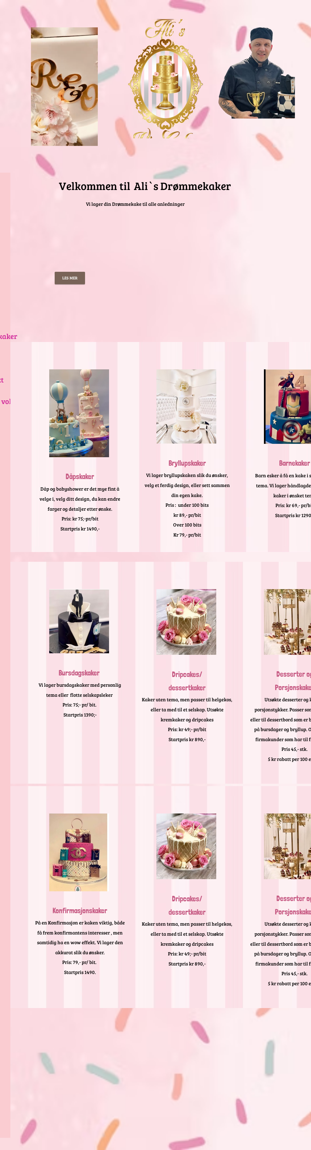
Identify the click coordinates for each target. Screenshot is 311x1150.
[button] (90, 139)
